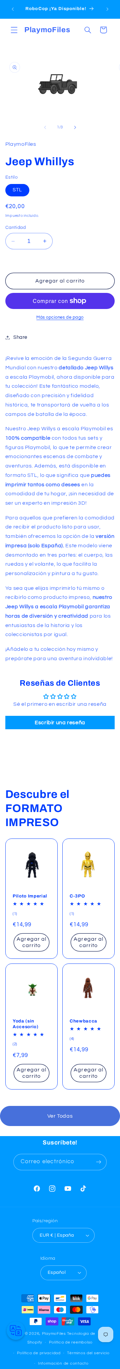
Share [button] (20, 337)
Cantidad (15, 227)
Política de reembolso (71, 1342)
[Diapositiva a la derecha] (75, 127)
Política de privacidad (39, 1353)
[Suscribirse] (98, 1162)
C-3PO (77, 895)
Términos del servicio (88, 1353)
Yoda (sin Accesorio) (26, 1023)
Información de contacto (63, 1363)
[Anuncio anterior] (12, 9)
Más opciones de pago (60, 317)
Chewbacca (83, 1020)
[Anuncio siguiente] (107, 9)
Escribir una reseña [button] (60, 722)
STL (17, 189)
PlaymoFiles (54, 1333)
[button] (14, 30)
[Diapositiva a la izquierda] (45, 127)
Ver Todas (60, 1116)
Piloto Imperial (30, 895)
